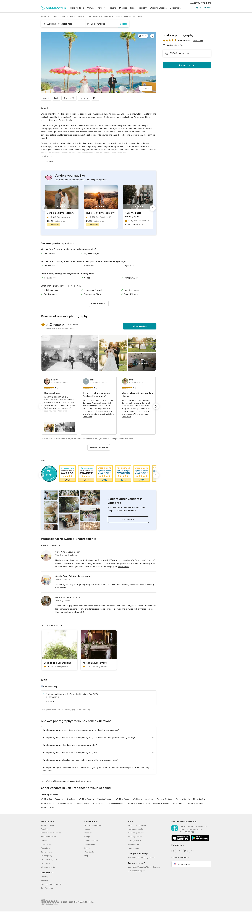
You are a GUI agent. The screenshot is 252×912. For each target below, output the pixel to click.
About (46, 98)
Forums (112, 8)
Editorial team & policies (51, 833)
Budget (87, 837)
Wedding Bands (47, 803)
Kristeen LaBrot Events (95, 662)
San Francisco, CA (175, 45)
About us (44, 829)
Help (86, 856)
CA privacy (45, 863)
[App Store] (180, 840)
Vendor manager (91, 840)
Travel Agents (178, 803)
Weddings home (47, 825)
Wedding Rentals (183, 799)
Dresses (123, 8)
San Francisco (94, 16)
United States (184, 864)
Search (123, 23)
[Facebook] (173, 851)
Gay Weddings (47, 888)
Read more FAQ (98, 303)
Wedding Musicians (116, 803)
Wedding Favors (47, 807)
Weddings (45, 16)
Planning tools (77, 8)
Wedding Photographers (63, 16)
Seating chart (89, 844)
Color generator (134, 840)
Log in (198, 7)
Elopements (175, 8)
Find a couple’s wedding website (141, 857)
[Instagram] (191, 851)
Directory (44, 876)
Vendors (102, 8)
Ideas (132, 8)
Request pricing (187, 65)
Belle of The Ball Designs (57, 662)
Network (84, 98)
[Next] (153, 208)
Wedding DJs (46, 799)
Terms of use (46, 852)
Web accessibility (48, 867)
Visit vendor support (136, 871)
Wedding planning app (137, 825)
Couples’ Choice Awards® (51, 884)
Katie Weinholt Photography (133, 214)
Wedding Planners (86, 799)
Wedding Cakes (82, 803)
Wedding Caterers (105, 799)
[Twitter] (179, 851)
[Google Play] (200, 840)
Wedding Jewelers (195, 803)
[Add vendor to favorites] (152, 36)
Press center (46, 844)
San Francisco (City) (111, 16)
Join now (206, 7)
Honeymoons (133, 848)
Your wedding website (93, 825)
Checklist (88, 829)
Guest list (88, 833)
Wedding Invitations (161, 803)
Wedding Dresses (64, 803)
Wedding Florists (123, 799)
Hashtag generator (136, 829)
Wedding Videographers (143, 799)
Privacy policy (46, 856)
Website (158, 8)
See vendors (128, 519)
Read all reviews (97, 447)
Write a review (140, 326)
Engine (87, 848)
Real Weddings (134, 844)
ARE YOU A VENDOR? (201, 3)
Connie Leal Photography (60, 212)
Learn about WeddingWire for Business (144, 867)
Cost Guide (89, 852)
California (81, 16)
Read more (46, 156)
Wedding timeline (135, 837)
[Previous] (45, 208)
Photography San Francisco (52, 710)
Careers (44, 840)
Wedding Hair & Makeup (65, 799)
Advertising (45, 848)
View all (146, 88)
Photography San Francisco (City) (77, 710)
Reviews (69, 98)
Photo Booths (199, 799)
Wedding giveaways (136, 833)
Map (95, 98)
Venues (90, 8)
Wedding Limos (98, 803)
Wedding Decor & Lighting (139, 803)
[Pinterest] (185, 851)
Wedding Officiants (164, 799)
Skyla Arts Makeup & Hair (67, 552)
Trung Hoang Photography (100, 212)
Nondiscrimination (48, 837)
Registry (143, 8)
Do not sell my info (49, 859)
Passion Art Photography (80, 781)
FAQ (56, 98)
